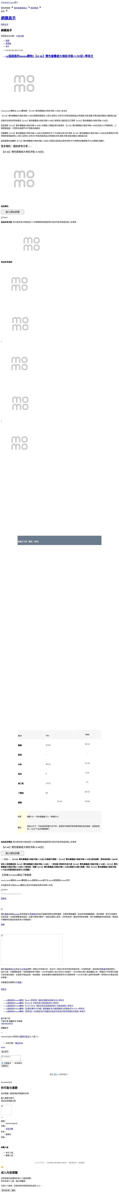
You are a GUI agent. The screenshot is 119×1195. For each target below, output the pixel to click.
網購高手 (8, 18)
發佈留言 (5, 1066)
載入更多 (5, 1052)
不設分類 (20, 36)
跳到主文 (4, 24)
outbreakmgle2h (7, 1023)
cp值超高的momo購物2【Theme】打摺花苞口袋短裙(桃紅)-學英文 (32, 1003)
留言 (27, 1037)
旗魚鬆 (103, 969)
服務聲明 (82, 1163)
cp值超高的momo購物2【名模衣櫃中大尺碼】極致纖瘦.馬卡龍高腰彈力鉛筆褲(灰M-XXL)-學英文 (45, 1009)
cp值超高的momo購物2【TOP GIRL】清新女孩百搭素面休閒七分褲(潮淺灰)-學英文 (39, 1006)
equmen (17, 914)
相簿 (7, 41)
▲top (3, 1047)
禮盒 (19, 982)
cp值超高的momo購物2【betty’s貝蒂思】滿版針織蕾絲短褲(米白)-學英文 (35, 1000)
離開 (13, 1190)
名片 (7, 46)
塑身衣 (4, 898)
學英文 (4, 989)
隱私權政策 (72, 1163)
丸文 (14, 969)
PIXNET (42, 1163)
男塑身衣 (33, 914)
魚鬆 (3, 925)
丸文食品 (23, 969)
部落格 (8, 43)
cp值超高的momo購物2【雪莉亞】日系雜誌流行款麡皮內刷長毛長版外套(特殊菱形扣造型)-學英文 (45, 1011)
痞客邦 (22, 1037)
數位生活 (19, 1043)
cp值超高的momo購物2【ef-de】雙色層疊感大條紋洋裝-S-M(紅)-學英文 (49, 56)
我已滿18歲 (6, 1190)
